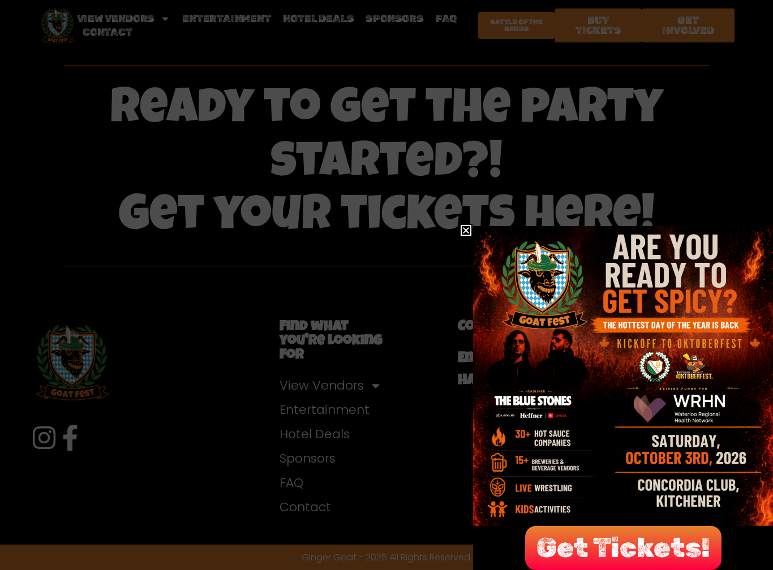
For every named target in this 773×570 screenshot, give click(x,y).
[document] (386, 285)
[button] (466, 230)
